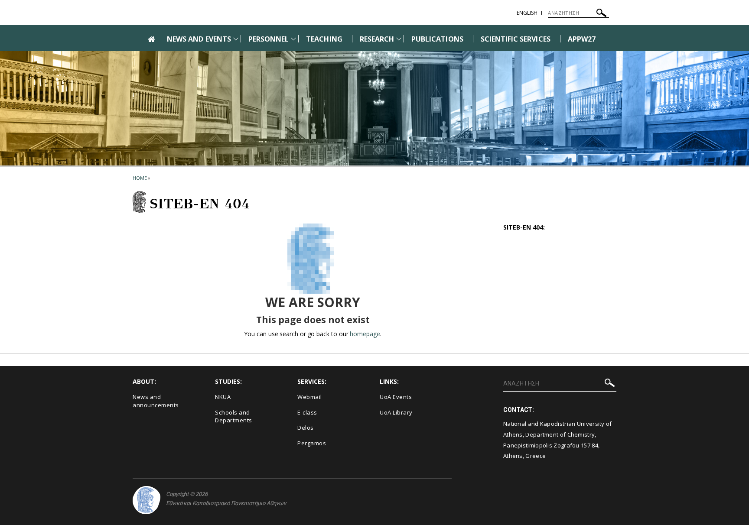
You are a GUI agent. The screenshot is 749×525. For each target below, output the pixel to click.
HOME (140, 178)
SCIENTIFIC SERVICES (515, 39)
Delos (305, 427)
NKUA (223, 397)
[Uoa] (146, 500)
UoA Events (396, 397)
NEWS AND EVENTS (199, 39)
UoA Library (396, 412)
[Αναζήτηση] (601, 14)
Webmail (309, 397)
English (527, 12)
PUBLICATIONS (437, 39)
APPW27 (582, 39)
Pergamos (311, 443)
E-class (307, 412)
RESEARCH (377, 39)
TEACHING (324, 39)
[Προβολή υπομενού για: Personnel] (293, 39)
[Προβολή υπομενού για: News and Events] (236, 39)
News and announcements (156, 401)
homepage (365, 334)
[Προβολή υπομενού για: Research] (399, 39)
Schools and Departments (233, 416)
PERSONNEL (268, 39)
